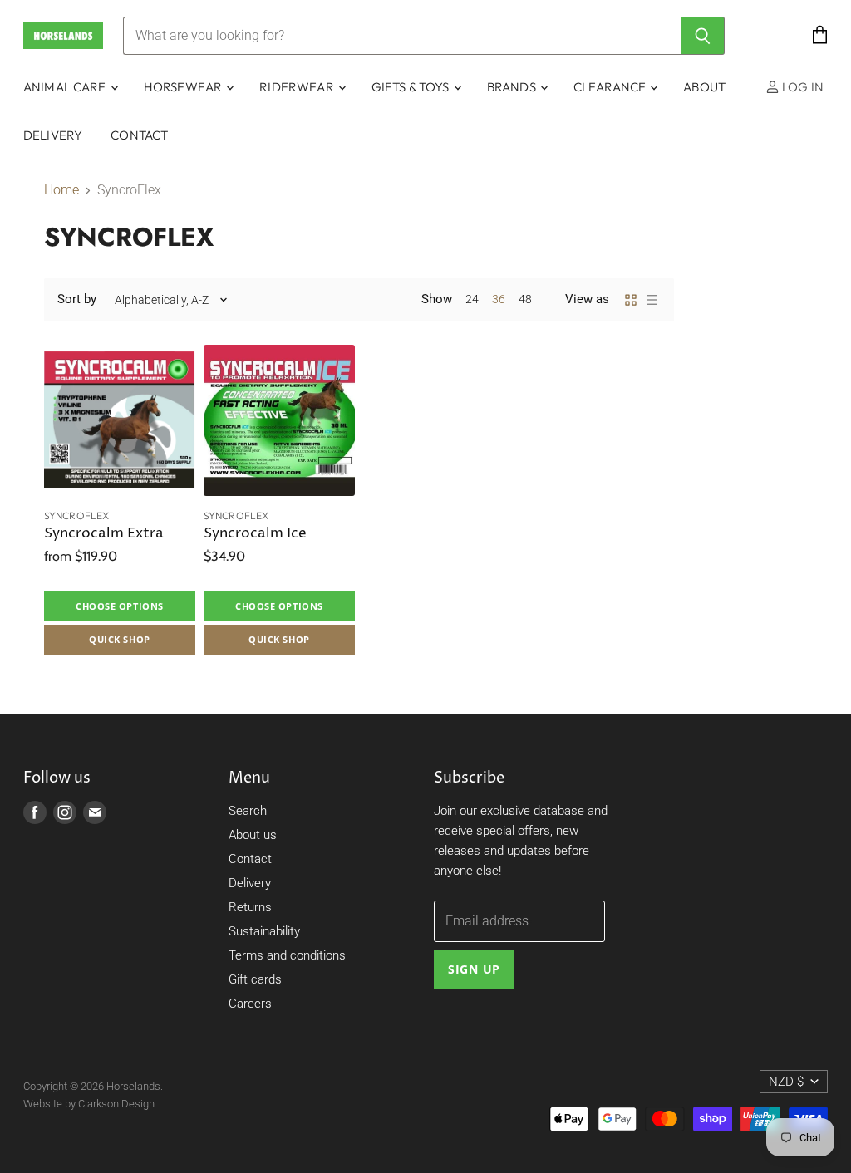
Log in (802, 87)
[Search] (703, 36)
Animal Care (66, 87)
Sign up (474, 969)
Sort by (76, 299)
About (704, 87)
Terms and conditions (287, 955)
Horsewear (184, 87)
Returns (250, 907)
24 (472, 299)
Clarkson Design (116, 1103)
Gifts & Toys (411, 87)
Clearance (611, 87)
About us (253, 834)
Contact (139, 135)
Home (61, 190)
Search (248, 810)
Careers (250, 1003)
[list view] (652, 300)
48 (525, 299)
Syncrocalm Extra (104, 533)
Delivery (52, 135)
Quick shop (119, 639)
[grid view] (630, 300)
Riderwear (298, 87)
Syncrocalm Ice (255, 533)
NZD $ (786, 1081)
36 (498, 299)
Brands (513, 87)
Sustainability (264, 931)
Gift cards (255, 979)
